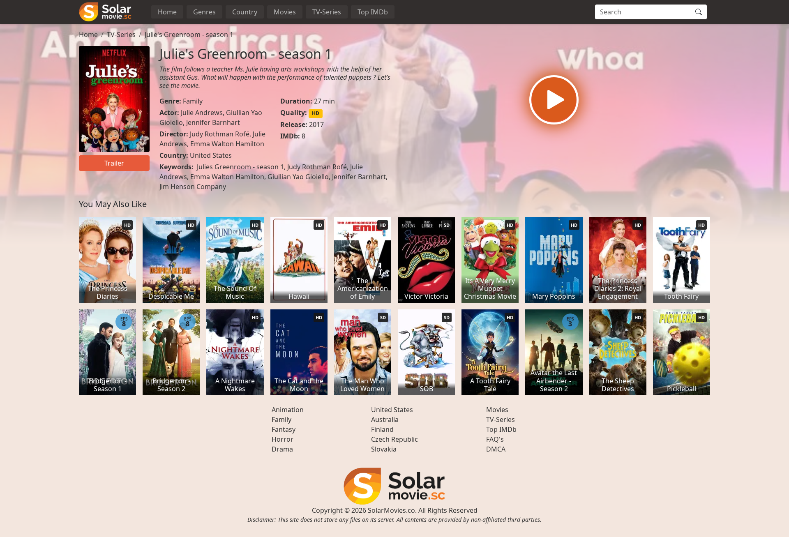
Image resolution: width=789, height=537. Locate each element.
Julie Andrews (202, 112)
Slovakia (384, 449)
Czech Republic (394, 439)
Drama (282, 449)
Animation (288, 409)
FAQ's (495, 439)
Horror (282, 439)
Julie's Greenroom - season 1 (189, 34)
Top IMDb (373, 11)
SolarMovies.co (391, 510)
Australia (385, 419)
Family (193, 101)
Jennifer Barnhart (213, 122)
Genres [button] (204, 11)
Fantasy (283, 429)
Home (167, 11)
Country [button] (244, 11)
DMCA (495, 449)
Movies (285, 11)
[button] (554, 99)
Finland (382, 429)
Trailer (114, 163)
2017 (316, 124)
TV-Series (326, 11)
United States (211, 155)
